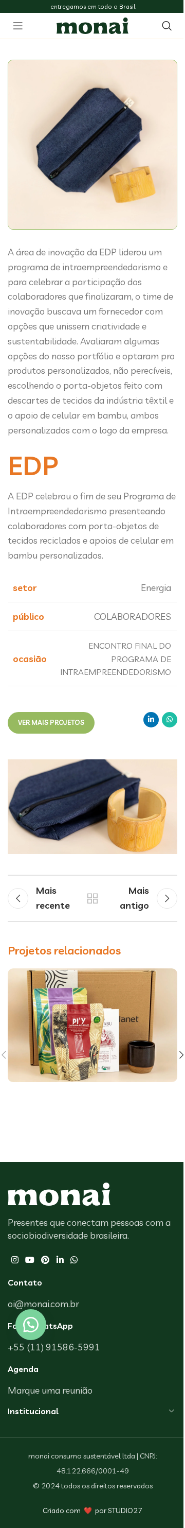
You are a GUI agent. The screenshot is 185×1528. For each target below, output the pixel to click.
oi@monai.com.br (43, 1304)
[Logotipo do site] (92, 24)
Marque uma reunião (50, 1390)
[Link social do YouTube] (30, 1259)
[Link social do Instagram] (15, 1259)
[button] (30, 1324)
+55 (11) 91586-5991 (54, 1347)
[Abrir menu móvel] (18, 25)
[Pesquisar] (167, 25)
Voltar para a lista (92, 898)
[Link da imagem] (59, 1193)
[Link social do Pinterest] (45, 1259)
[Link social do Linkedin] (151, 719)
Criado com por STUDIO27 (92, 1510)
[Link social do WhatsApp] (169, 719)
